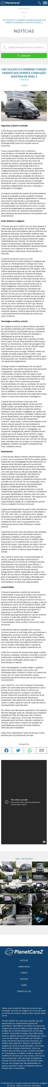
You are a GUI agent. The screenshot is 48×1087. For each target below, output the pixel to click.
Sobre (24, 985)
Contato (24, 979)
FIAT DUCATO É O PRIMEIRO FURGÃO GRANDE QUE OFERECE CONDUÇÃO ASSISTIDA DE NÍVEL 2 (24, 21)
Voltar (25, 85)
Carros (24, 973)
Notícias (24, 12)
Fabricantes (24, 966)
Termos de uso (24, 991)
